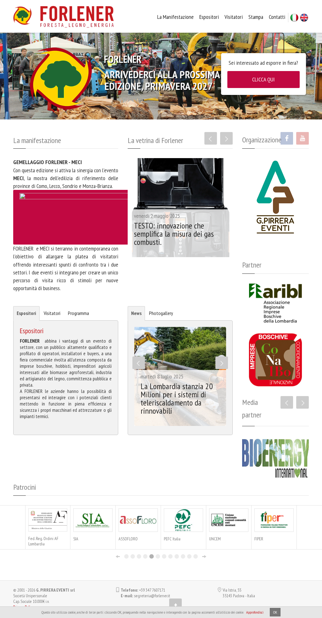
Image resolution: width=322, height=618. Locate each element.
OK (275, 612)
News (136, 313)
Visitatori (234, 16)
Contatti (277, 16)
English (304, 17)
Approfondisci (255, 612)
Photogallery (161, 313)
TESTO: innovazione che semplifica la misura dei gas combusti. (174, 233)
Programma (78, 313)
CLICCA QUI (263, 79)
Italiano (294, 17)
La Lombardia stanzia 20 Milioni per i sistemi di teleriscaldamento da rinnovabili (177, 398)
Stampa (255, 16)
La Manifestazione (175, 16)
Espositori (209, 16)
